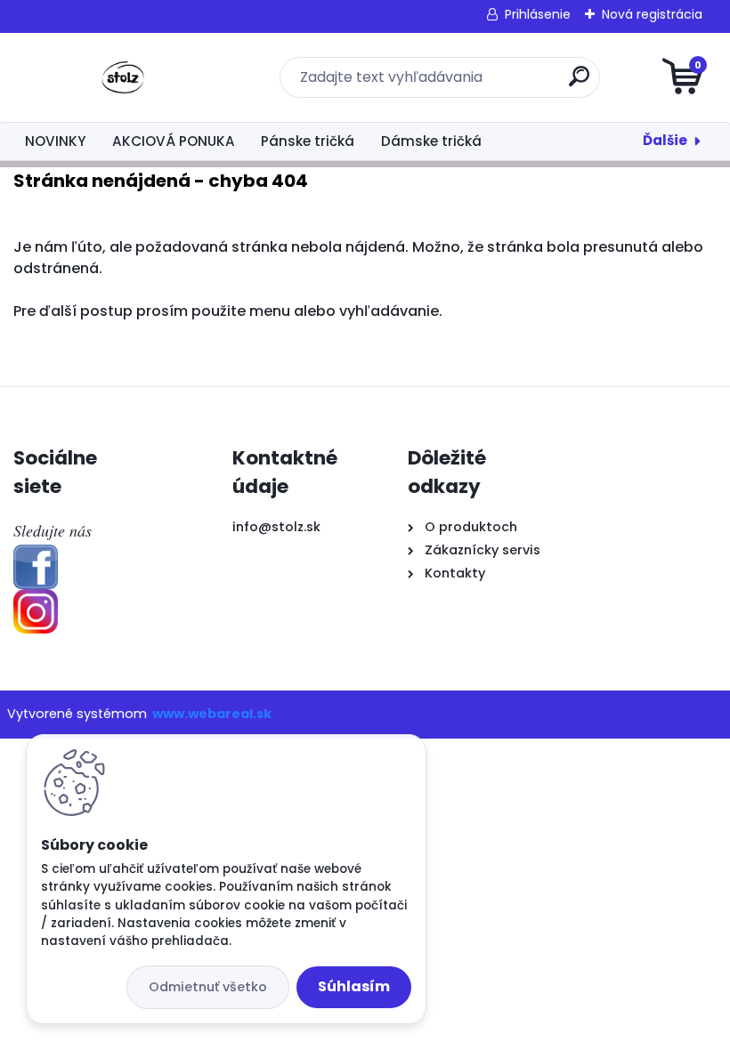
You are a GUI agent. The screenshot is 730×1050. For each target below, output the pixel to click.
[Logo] (122, 77)
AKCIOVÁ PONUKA (173, 141)
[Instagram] (35, 600)
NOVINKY (55, 141)
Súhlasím (354, 986)
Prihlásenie (538, 14)
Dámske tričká (431, 141)
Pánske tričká (307, 141)
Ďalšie (665, 140)
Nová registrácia (652, 14)
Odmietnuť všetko (208, 987)
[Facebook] (35, 555)
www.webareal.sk (212, 714)
